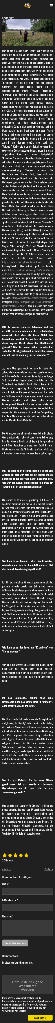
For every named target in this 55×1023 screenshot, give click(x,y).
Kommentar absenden (15, 943)
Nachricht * (7, 916)
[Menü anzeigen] (51, 5)
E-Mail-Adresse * (10, 900)
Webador (27, 990)
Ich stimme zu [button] (40, 1018)
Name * (5, 884)
